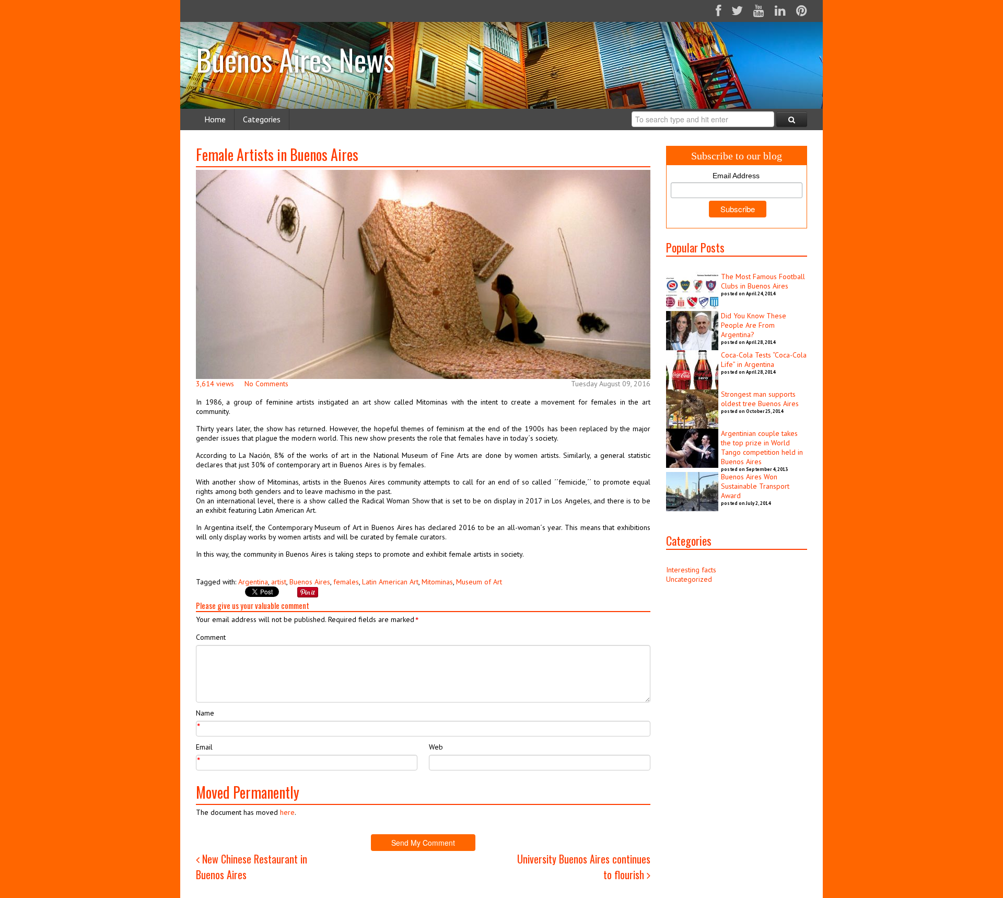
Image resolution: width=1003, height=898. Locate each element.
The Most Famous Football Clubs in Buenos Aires (763, 281)
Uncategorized (689, 579)
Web (436, 747)
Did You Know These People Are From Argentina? (753, 325)
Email (204, 747)
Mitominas (437, 581)
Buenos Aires (309, 581)
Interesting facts (691, 569)
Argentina (253, 581)
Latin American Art (390, 581)
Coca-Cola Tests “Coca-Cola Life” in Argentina (764, 359)
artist (278, 581)
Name (205, 713)
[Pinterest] (801, 11)
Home (215, 119)
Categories (262, 119)
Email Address (736, 175)
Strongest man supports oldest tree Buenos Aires (760, 398)
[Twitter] (737, 11)
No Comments (266, 383)
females (346, 581)
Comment (211, 637)
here (287, 812)
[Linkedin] (780, 11)
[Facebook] (718, 11)
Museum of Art (479, 581)
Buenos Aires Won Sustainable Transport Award (755, 486)
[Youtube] (758, 11)
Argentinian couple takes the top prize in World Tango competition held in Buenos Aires (762, 447)
